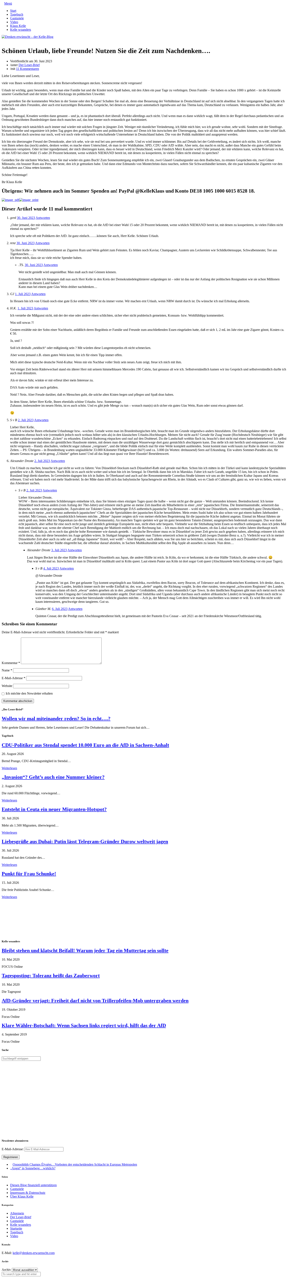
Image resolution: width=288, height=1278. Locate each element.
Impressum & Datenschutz (27, 1192)
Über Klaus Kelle (22, 1196)
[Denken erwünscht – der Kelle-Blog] (27, 37)
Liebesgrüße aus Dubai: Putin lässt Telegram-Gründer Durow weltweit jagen (85, 841)
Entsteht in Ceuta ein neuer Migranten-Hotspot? (54, 809)
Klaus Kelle (18, 26)
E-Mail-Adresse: (13, 1149)
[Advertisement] (29, 918)
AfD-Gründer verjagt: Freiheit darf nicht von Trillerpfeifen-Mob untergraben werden (95, 1000)
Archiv (6, 1269)
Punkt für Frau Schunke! (29, 873)
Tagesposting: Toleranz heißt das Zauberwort (51, 975)
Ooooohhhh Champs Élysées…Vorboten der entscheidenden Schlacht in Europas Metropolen (75, 1164)
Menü (8, 3)
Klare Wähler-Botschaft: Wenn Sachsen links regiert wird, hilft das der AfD (84, 1025)
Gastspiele (17, 18)
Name (7, 670)
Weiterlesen (9, 768)
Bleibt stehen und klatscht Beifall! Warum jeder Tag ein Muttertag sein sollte (85, 950)
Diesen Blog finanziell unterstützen (33, 1185)
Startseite (16, 1228)
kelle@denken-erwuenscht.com (34, 1253)
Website (7, 686)
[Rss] (13, 40)
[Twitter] (3, 40)
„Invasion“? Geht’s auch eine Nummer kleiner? (53, 777)
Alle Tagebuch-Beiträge (18, 901)
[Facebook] (6, 40)
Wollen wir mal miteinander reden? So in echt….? (56, 718)
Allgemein (17, 1213)
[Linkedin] (9, 40)
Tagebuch (16, 14)
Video (14, 22)
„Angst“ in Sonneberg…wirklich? (32, 1168)
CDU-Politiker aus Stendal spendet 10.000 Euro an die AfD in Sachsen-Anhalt (85, 745)
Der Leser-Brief (29, 65)
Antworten (43, 218)
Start (13, 10)
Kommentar (11, 663)
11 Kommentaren (27, 69)
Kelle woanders (20, 29)
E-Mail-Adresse (13, 678)
